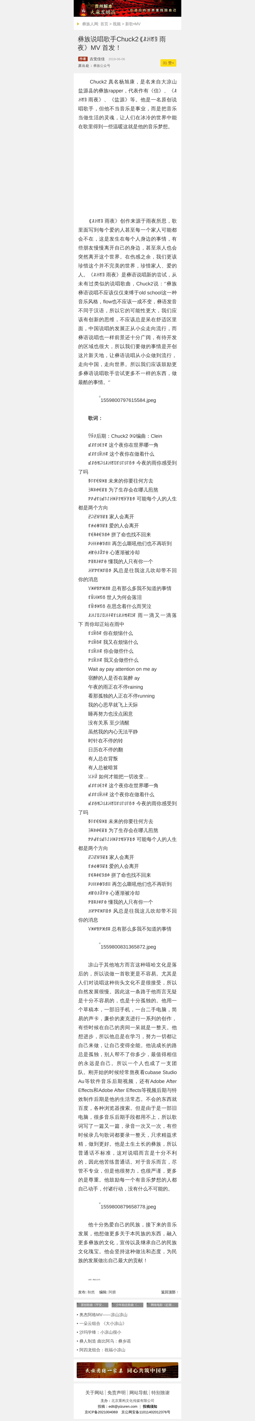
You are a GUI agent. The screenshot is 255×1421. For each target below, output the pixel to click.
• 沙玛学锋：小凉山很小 (99, 1332)
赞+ (168, 63)
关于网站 (94, 1392)
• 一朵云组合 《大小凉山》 (102, 1323)
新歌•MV (133, 24)
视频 (117, 24)
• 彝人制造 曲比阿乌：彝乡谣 (104, 1341)
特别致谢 (160, 1392)
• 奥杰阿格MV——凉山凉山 (102, 1314)
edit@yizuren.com (123, 1406)
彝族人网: (90, 24)
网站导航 (138, 1392)
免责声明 (116, 1392)
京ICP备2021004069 (101, 1412)
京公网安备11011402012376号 (145, 1412)
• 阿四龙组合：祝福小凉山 (101, 1350)
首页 (104, 24)
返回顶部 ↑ (169, 1292)
